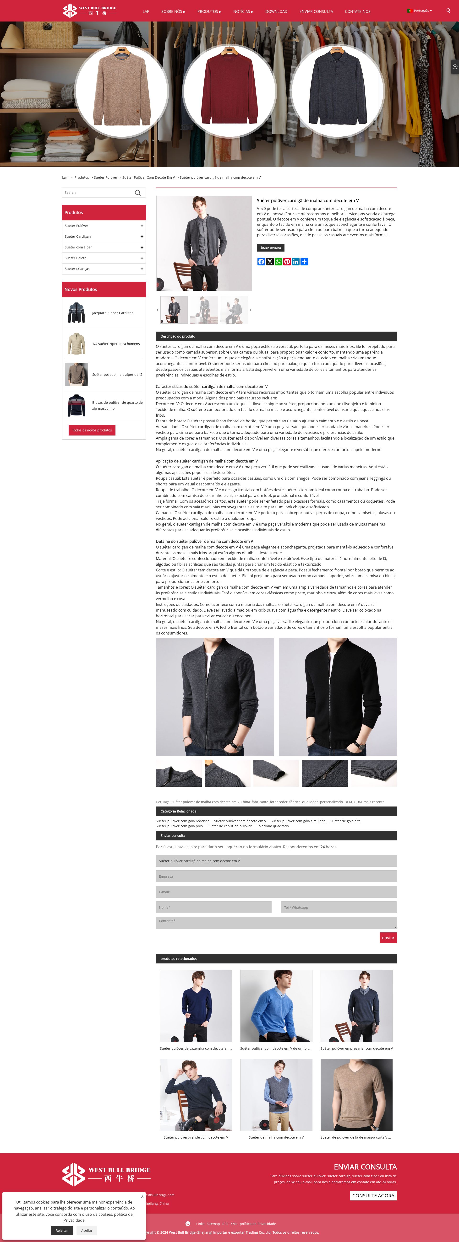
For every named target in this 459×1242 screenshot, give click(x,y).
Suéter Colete (75, 258)
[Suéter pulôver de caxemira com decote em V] (196, 1004)
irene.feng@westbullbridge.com (149, 1195)
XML (234, 1223)
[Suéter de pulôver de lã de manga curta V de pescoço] (357, 1093)
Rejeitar (62, 1230)
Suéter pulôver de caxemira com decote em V (196, 1048)
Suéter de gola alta (345, 821)
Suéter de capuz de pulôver (230, 826)
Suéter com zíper (78, 247)
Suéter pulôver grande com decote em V (196, 1137)
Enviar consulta (271, 248)
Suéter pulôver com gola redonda (182, 821)
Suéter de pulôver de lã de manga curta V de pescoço (359, 1137)
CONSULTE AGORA (373, 1195)
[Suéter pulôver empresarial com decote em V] (357, 1004)
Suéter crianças (77, 268)
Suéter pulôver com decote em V (148, 177)
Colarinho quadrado (273, 826)
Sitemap (213, 1223)
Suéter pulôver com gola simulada (298, 821)
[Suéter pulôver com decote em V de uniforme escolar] (276, 1004)
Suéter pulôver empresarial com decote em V (357, 1048)
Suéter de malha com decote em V (276, 1137)
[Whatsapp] (188, 1223)
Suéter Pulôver (105, 177)
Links (200, 1223)
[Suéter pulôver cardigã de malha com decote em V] (174, 310)
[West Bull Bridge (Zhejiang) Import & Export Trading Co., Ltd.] (89, 10)
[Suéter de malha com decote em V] (276, 1093)
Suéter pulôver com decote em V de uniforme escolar (278, 1048)
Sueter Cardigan (78, 236)
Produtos (82, 177)
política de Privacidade (258, 1223)
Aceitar (87, 1230)
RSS (225, 1223)
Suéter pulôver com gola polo (179, 826)
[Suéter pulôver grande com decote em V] (196, 1093)
